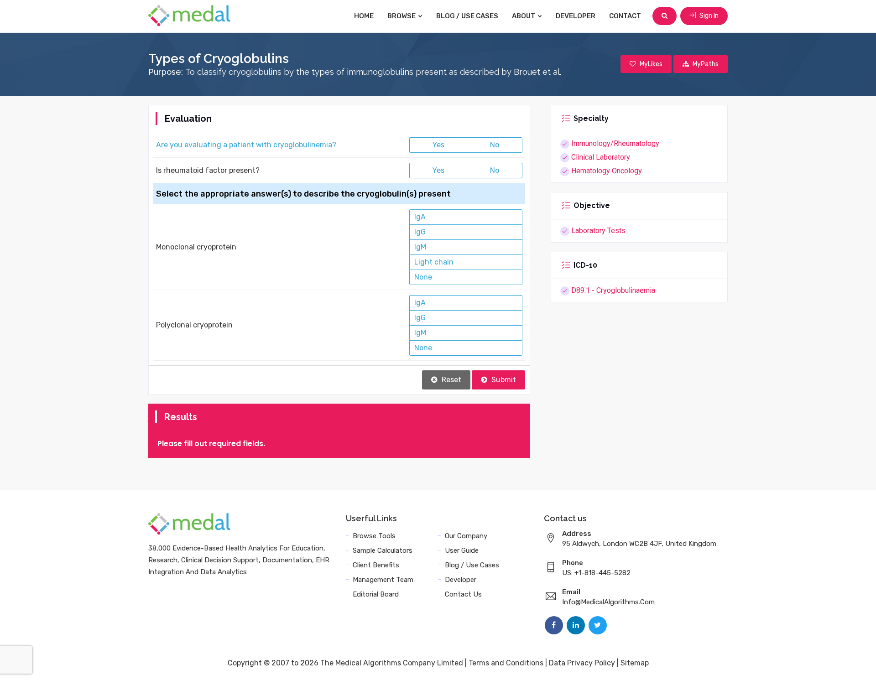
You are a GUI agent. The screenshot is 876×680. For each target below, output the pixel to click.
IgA (420, 217)
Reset (450, 379)
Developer (575, 16)
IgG (420, 232)
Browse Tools (374, 536)
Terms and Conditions (506, 663)
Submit (503, 379)
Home (364, 16)
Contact (625, 16)
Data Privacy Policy (582, 663)
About (524, 16)
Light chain (434, 262)
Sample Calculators (382, 550)
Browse (402, 16)
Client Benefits (376, 565)
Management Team (383, 580)
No (494, 144)
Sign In (708, 16)
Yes (438, 144)
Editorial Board (376, 594)
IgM (420, 247)
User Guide (462, 550)
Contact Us (463, 594)
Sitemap (634, 663)
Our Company (466, 536)
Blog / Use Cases (467, 16)
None (423, 277)
